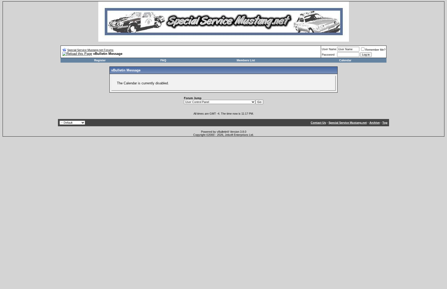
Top (385, 122)
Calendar (345, 60)
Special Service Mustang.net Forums (90, 49)
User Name (329, 49)
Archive (374, 122)
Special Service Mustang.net (348, 122)
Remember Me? (375, 49)
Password (328, 54)
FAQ (163, 60)
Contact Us (318, 122)
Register (100, 60)
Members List (246, 60)
